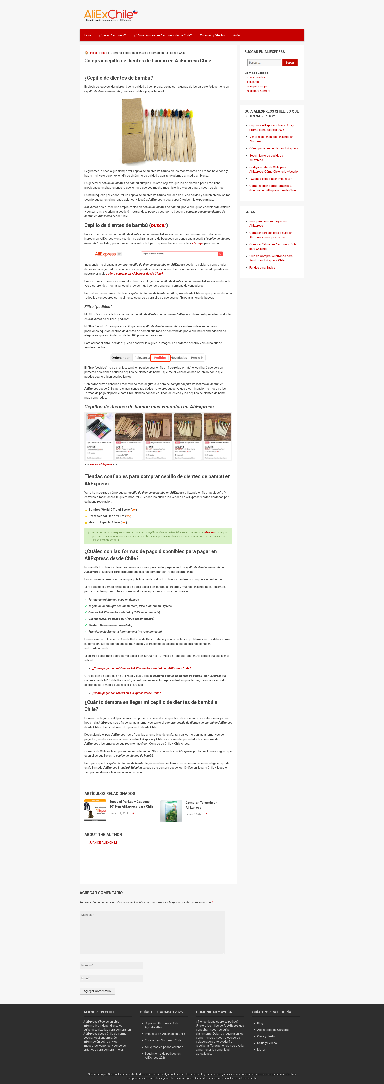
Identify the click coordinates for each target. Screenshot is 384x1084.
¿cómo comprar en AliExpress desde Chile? (134, 273)
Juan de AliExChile (103, 842)
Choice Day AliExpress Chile (163, 1040)
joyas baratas (256, 77)
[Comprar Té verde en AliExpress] (171, 811)
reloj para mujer (257, 86)
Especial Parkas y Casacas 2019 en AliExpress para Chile (131, 804)
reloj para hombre (258, 91)
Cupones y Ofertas (212, 35)
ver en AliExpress (101, 464)
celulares (253, 82)
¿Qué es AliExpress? (112, 35)
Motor (261, 1049)
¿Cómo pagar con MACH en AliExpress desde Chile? (126, 693)
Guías (237, 35)
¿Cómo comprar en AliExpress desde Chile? (163, 35)
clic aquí (197, 243)
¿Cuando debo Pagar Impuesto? (270, 179)
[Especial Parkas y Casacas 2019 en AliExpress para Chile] (95, 810)
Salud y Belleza (267, 1043)
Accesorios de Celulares (273, 1030)
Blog (104, 53)
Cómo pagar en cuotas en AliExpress (273, 148)
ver (134, 509)
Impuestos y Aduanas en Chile (165, 1034)
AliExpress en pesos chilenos (164, 1047)
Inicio (87, 35)
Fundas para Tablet (262, 267)
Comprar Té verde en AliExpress (201, 805)
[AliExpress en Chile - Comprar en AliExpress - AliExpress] (109, 21)
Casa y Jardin (266, 1036)
